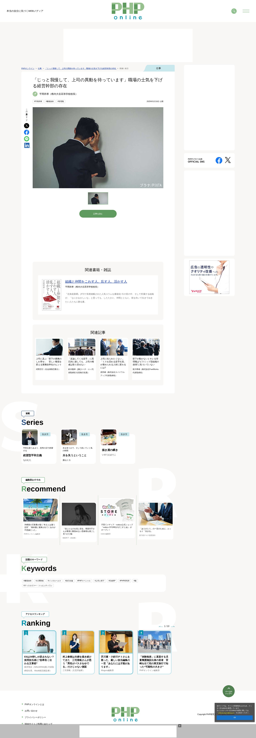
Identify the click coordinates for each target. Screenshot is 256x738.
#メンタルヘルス (54, 581)
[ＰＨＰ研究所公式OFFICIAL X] (228, 160)
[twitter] (26, 125)
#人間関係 (40, 581)
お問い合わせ (31, 711)
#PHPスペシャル (84, 581)
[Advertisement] (128, 45)
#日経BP (112, 581)
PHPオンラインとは (34, 704)
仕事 (158, 68)
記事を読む (98, 214)
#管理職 (61, 101)
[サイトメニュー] (246, 11)
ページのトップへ (228, 693)
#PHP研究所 (124, 581)
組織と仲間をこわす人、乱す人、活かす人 (96, 281)
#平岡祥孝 (38, 101)
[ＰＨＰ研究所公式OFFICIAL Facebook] (219, 160)
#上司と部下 (99, 581)
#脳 (135, 581)
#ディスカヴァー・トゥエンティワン (38, 586)
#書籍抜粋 (50, 101)
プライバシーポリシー (226, 713)
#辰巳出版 (69, 581)
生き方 (45, 434)
